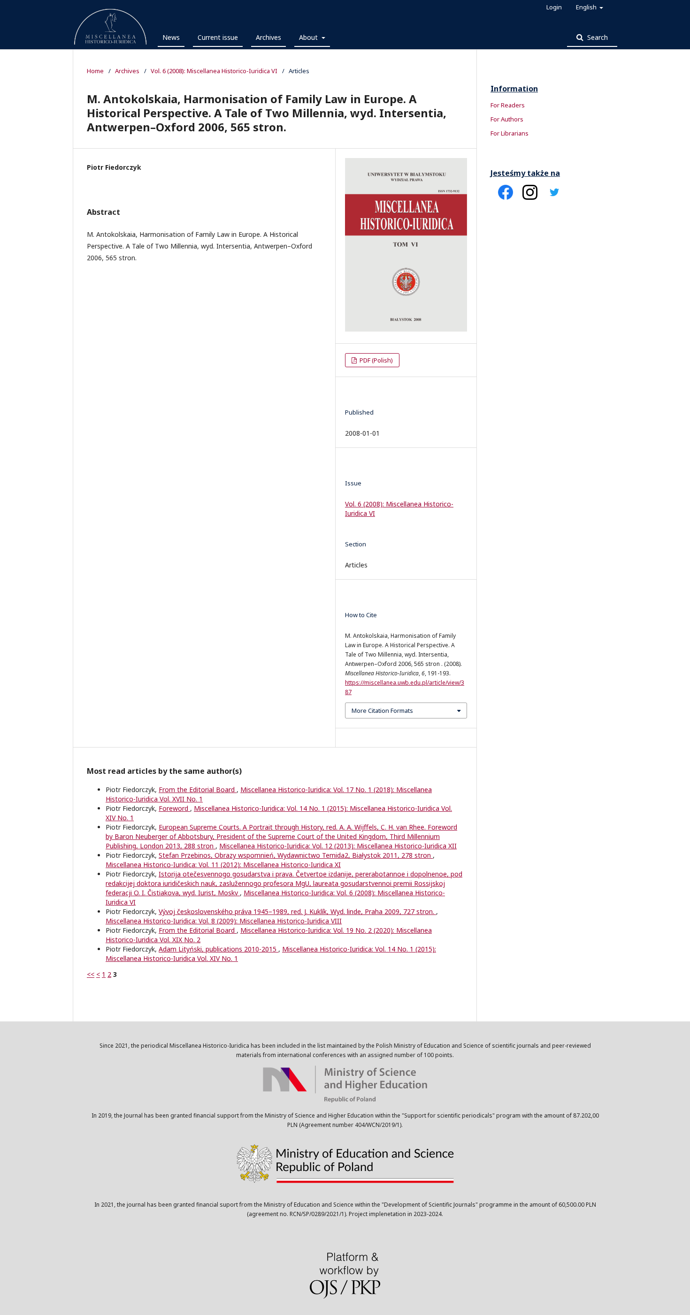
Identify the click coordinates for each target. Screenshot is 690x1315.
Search (596, 37)
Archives (268, 37)
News (171, 37)
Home (95, 71)
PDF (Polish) (375, 360)
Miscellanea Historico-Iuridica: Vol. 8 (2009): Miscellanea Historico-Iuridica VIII (224, 920)
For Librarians (510, 133)
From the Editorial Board (198, 789)
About (309, 37)
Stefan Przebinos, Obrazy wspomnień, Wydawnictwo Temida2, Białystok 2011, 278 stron (296, 855)
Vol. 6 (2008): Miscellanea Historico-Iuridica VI (214, 71)
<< (90, 974)
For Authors (507, 119)
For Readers (508, 105)
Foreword (174, 808)
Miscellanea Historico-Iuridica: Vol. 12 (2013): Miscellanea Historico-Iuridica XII (338, 845)
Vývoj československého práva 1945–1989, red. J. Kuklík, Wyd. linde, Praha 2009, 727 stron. (297, 911)
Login (554, 7)
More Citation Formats (382, 710)
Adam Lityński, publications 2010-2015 (218, 949)
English (587, 7)
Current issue (218, 37)
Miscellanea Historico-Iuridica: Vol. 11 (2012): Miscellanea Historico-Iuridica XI (223, 864)
